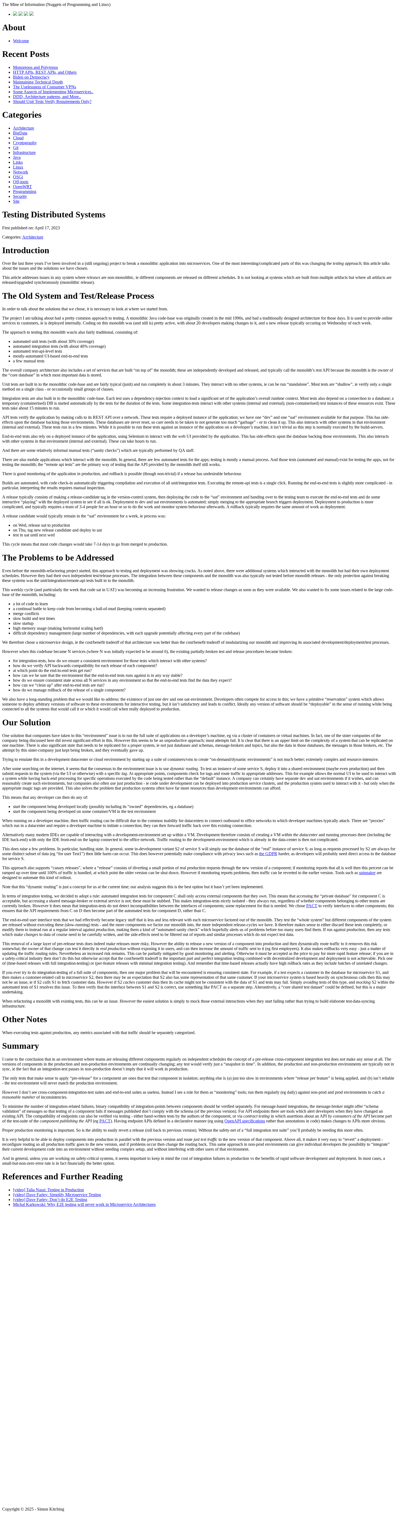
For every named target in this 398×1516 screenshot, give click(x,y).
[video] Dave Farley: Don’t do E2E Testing (50, 1199)
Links (18, 162)
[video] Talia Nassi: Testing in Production (48, 1189)
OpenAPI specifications (244, 1121)
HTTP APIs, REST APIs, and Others (45, 72)
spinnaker (367, 872)
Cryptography (25, 142)
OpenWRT (22, 186)
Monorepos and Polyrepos (35, 67)
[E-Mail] (26, 14)
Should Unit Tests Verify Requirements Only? (52, 101)
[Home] (15, 14)
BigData (20, 133)
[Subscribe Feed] (31, 14)
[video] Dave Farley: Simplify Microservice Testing (57, 1194)
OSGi (18, 177)
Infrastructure (24, 152)
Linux (18, 167)
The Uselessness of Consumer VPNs (44, 87)
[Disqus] (199, 1284)
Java (17, 157)
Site (16, 201)
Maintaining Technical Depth (38, 82)
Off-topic (21, 181)
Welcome (21, 40)
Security (20, 196)
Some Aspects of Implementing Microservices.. (53, 91)
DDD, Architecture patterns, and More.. (47, 96)
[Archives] (20, 14)
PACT (311, 905)
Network (20, 172)
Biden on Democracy (31, 77)
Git (15, 147)
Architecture (23, 128)
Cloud (18, 138)
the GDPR (268, 853)
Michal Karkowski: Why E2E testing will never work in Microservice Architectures (84, 1204)
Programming (24, 191)
